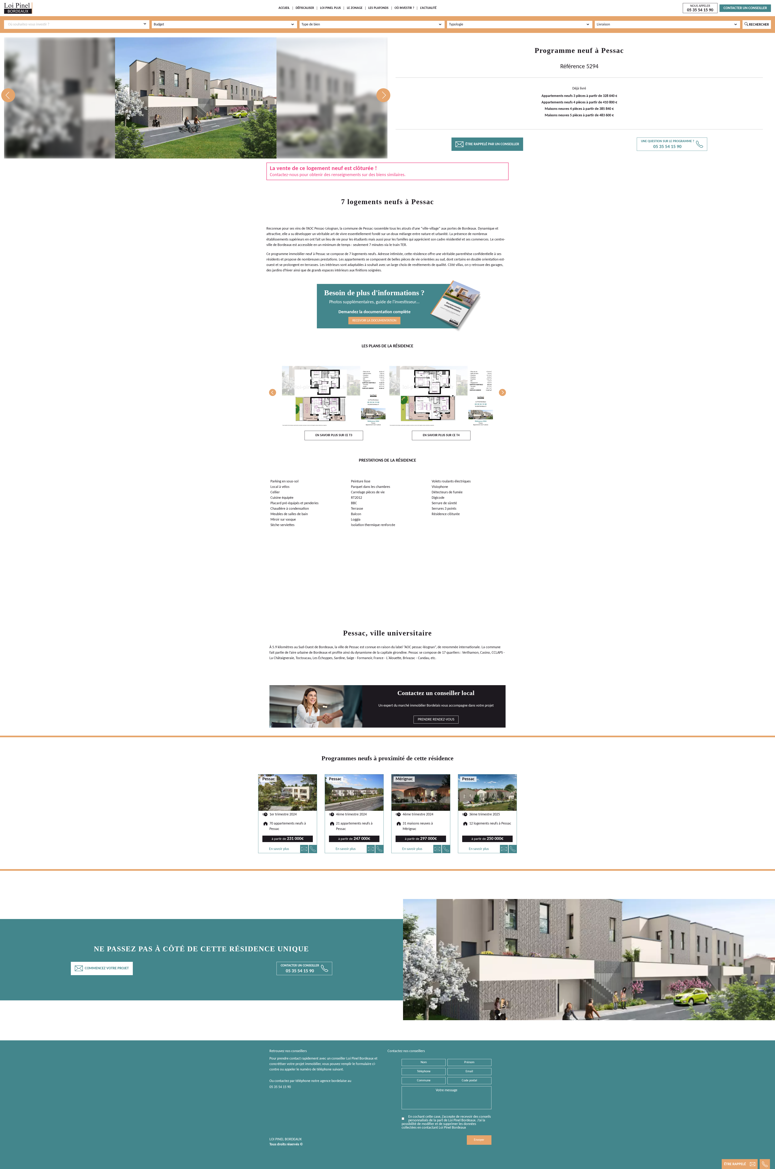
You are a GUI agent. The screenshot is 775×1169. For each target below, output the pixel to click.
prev (8, 95)
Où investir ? (404, 8)
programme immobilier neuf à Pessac (298, 254)
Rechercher (757, 24)
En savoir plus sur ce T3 (333, 435)
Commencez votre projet (102, 968)
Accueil (284, 8)
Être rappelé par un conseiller (487, 144)
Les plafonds (378, 8)
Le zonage (354, 8)
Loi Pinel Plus (330, 8)
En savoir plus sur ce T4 (441, 435)
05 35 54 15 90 (280, 1087)
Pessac (612, 50)
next (383, 95)
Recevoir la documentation (374, 320)
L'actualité (428, 8)
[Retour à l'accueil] (18, 8)
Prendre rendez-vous (436, 720)
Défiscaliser (305, 8)
